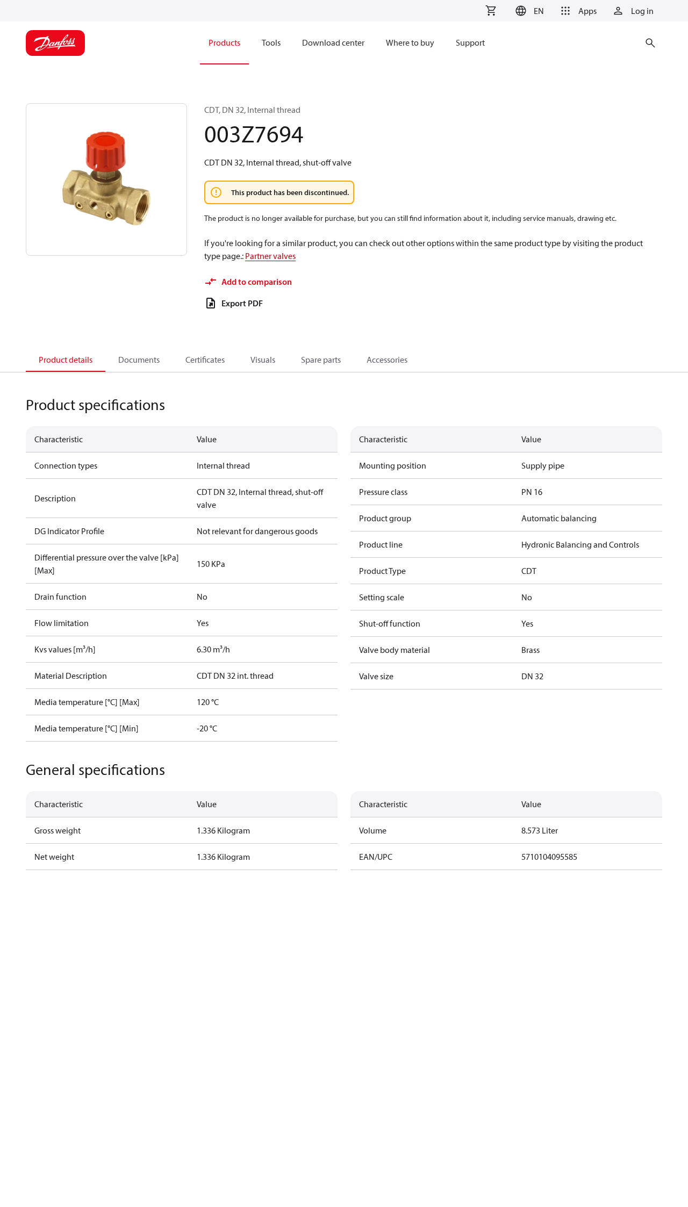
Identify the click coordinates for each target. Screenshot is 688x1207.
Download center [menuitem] (333, 42)
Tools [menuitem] (271, 42)
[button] (528, 10)
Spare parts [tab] (321, 359)
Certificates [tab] (205, 359)
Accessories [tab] (387, 359)
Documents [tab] (139, 359)
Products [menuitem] (224, 42)
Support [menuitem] (470, 42)
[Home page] (55, 43)
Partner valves (270, 255)
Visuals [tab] (262, 359)
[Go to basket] (490, 10)
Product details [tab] (65, 359)
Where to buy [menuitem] (410, 42)
